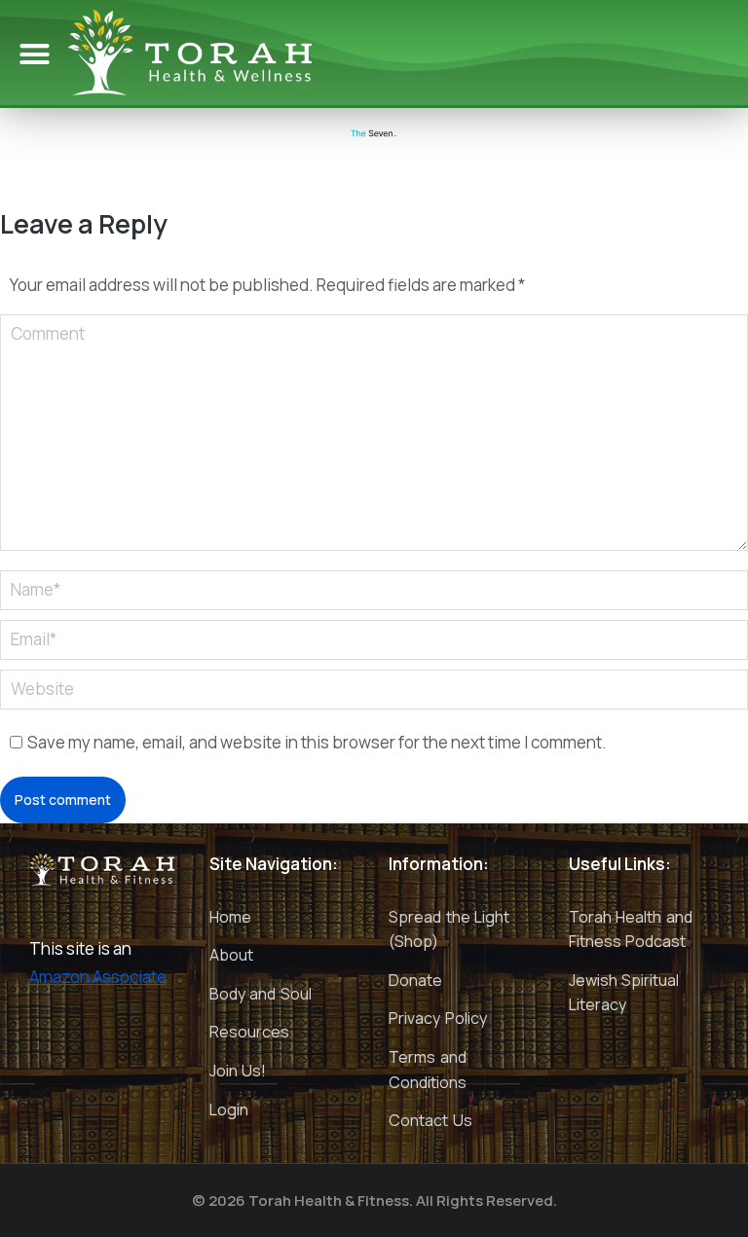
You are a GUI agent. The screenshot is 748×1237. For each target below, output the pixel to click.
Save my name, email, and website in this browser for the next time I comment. (317, 742)
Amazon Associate (98, 976)
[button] (35, 54)
